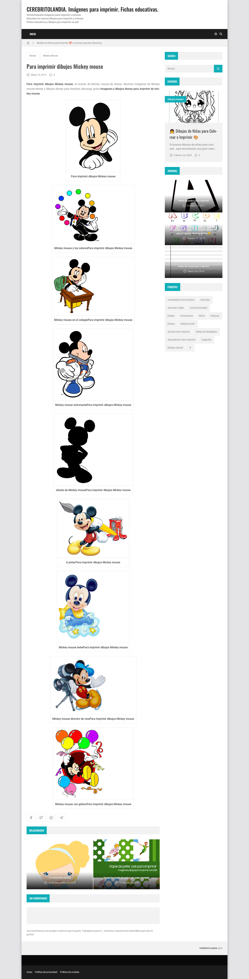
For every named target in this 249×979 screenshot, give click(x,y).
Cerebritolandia (208, 948)
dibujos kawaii (175, 99)
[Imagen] (193, 107)
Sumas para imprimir (179, 331)
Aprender (205, 299)
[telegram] (61, 817)
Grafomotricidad (198, 307)
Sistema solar (188, 323)
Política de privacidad (46, 972)
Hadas (171, 315)
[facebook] (31, 817)
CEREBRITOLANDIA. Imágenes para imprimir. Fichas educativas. (92, 9)
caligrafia (206, 339)
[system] (215, 34)
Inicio (33, 34)
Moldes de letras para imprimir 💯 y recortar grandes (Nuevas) (69, 43)
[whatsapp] (51, 817)
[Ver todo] (190, 348)
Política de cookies (69, 972)
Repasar (215, 315)
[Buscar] (220, 34)
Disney (32, 55)
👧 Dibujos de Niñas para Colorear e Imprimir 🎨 (193, 134)
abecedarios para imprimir (181, 339)
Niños (202, 315)
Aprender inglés (176, 307)
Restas (171, 323)
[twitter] (41, 817)
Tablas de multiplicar (206, 331)
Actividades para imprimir (181, 299)
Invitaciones (186, 315)
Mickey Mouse (50, 55)
